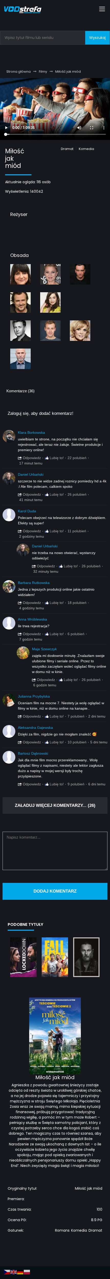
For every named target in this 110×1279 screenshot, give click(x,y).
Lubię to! (56, 458)
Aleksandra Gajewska (35, 727)
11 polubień (77, 531)
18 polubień (77, 603)
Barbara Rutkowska (34, 583)
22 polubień (77, 458)
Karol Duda (27, 511)
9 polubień (76, 784)
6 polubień (76, 634)
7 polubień (76, 716)
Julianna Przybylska (34, 696)
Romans (62, 1230)
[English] (13, 1271)
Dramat (67, 148)
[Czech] (7, 1271)
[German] (20, 1271)
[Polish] (27, 1271)
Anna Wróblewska (32, 619)
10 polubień (77, 742)
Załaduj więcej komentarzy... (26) (55, 805)
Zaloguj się (18, 413)
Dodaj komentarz (55, 891)
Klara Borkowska (31, 432)
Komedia (86, 148)
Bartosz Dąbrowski (33, 753)
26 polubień (77, 494)
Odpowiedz (31, 458)
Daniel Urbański (30, 474)
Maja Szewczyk (44, 649)
